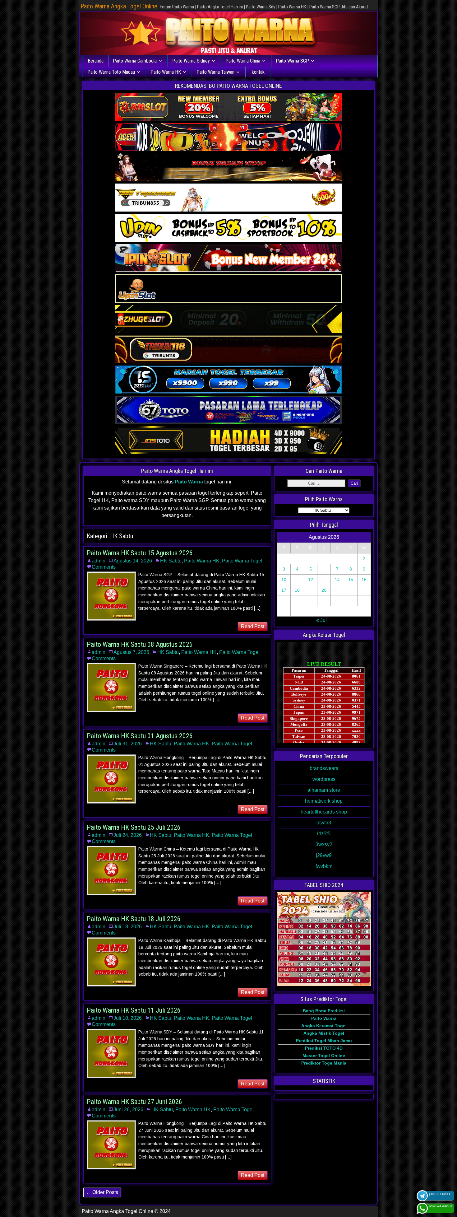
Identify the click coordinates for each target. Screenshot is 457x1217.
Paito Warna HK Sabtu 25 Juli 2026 (134, 827)
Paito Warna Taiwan (215, 72)
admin (98, 560)
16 (364, 579)
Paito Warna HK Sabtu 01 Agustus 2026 (140, 736)
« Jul (321, 620)
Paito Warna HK (165, 72)
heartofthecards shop (324, 811)
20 (323, 590)
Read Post (252, 626)
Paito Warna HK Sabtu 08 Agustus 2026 (140, 644)
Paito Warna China (242, 61)
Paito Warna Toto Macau (111, 72)
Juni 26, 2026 (128, 1109)
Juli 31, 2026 (127, 743)
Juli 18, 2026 (127, 926)
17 (283, 590)
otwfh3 (323, 822)
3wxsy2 (324, 844)
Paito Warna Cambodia (135, 61)
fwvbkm (324, 866)
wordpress (323, 779)
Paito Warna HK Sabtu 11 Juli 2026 (134, 1010)
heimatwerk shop (324, 801)
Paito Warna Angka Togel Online (119, 6)
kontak (258, 72)
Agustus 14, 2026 (132, 560)
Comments (104, 567)
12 (310, 579)
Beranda (96, 61)
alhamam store (323, 790)
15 (350, 579)
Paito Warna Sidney (191, 61)
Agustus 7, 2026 (131, 652)
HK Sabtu (171, 560)
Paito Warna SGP (292, 61)
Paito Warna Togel (242, 560)
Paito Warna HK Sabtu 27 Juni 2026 (134, 1102)
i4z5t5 (323, 833)
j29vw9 (324, 855)
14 (337, 579)
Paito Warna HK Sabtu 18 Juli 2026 (134, 919)
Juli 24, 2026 (127, 835)
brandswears (324, 768)
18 (297, 590)
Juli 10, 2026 (127, 1018)
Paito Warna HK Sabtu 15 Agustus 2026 (140, 553)
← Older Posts (102, 1192)
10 (283, 579)
